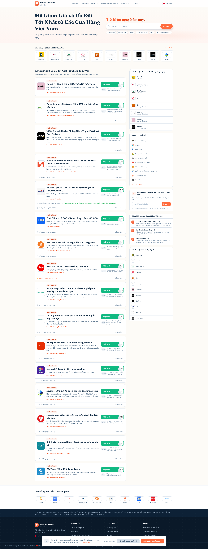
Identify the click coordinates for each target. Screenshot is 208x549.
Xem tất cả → (169, 48)
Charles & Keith (142, 32)
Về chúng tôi (111, 528)
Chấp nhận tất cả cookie (152, 541)
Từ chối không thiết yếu (128, 541)
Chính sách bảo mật (150, 532)
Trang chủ (75, 3)
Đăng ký (166, 204)
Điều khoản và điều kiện (151, 528)
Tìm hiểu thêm (85, 542)
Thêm (136, 3)
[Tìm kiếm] (159, 3)
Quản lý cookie (109, 541)
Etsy (151, 32)
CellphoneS (111, 32)
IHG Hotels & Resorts (163, 32)
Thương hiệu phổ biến (108, 3)
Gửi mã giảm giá (112, 532)
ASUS (131, 32)
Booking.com (122, 32)
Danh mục (125, 3)
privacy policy (156, 208)
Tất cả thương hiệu (89, 3)
